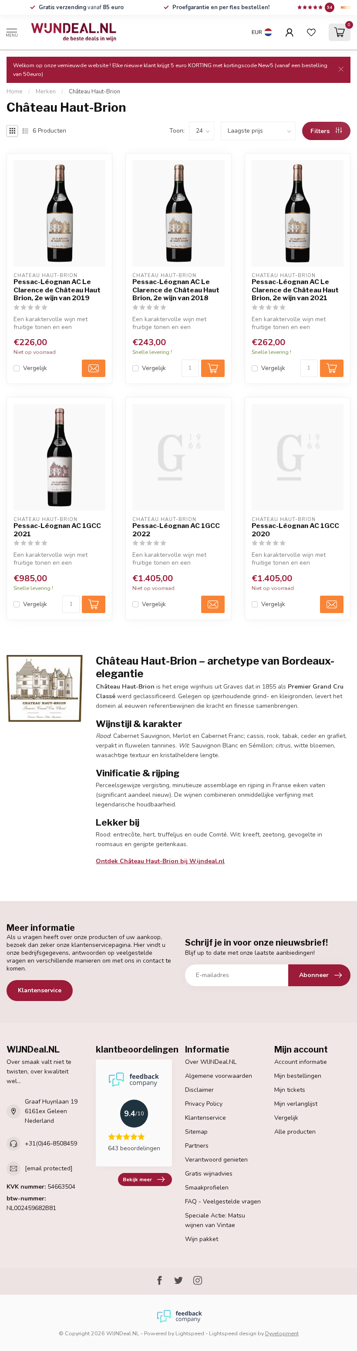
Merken (46, 92)
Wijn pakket (201, 1239)
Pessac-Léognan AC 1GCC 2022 (176, 530)
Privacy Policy (203, 1104)
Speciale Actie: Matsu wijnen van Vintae (215, 1220)
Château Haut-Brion (94, 92)
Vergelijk (35, 368)
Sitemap (196, 1132)
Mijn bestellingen (297, 1076)
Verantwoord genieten (216, 1160)
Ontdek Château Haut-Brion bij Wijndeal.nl (160, 861)
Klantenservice (39, 990)
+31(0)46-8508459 (51, 1143)
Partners (197, 1146)
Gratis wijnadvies (208, 1173)
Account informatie (300, 1062)
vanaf (81, 7)
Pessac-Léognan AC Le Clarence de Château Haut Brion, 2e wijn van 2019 (57, 290)
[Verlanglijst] (311, 32)
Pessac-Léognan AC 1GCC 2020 (295, 530)
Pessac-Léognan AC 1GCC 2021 (57, 530)
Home (15, 92)
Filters (320, 131)
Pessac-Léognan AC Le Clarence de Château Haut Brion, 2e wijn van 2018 (175, 290)
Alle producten (295, 1132)
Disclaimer (199, 1090)
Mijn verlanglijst (295, 1104)
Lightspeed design (232, 1333)
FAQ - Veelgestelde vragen (223, 1201)
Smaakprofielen (207, 1187)
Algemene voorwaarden (218, 1076)
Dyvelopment (282, 1333)
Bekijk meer (137, 1179)
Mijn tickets (289, 1090)
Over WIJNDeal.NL (210, 1062)
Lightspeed (189, 1333)
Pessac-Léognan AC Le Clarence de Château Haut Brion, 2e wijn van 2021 (295, 290)
